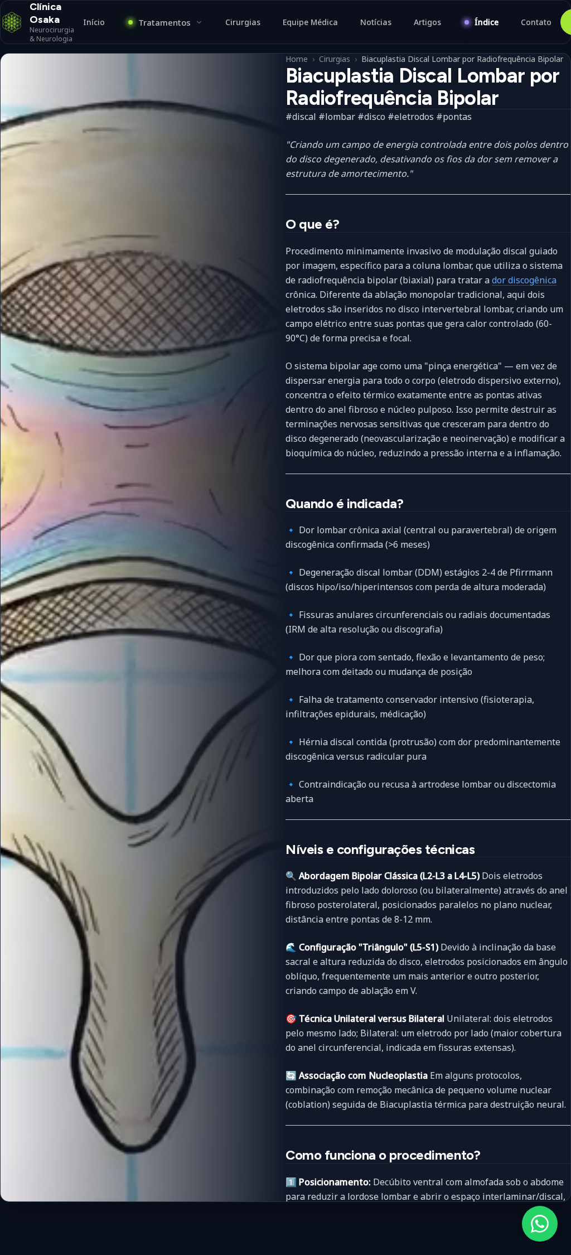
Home (297, 59)
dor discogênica (524, 280)
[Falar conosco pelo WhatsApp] (540, 1224)
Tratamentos (164, 22)
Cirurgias (334, 59)
